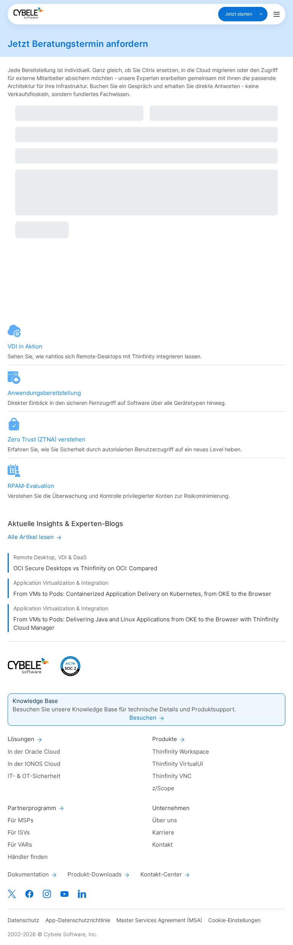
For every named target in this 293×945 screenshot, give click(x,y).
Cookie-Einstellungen (234, 920)
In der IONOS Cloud (34, 763)
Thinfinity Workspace (180, 751)
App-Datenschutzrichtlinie (77, 920)
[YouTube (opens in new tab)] (64, 894)
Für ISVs (19, 832)
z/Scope (163, 788)
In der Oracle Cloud (34, 751)
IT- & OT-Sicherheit (34, 776)
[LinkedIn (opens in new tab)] (82, 894)
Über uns (164, 820)
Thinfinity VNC (172, 776)
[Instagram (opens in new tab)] (47, 894)
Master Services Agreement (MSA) (159, 920)
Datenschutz (23, 920)
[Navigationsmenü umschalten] (277, 14)
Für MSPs (21, 820)
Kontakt (162, 844)
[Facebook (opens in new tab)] (29, 894)
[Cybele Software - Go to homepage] (28, 13)
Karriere (163, 832)
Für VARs (20, 844)
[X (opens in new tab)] (12, 894)
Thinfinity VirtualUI (177, 763)
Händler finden (28, 856)
